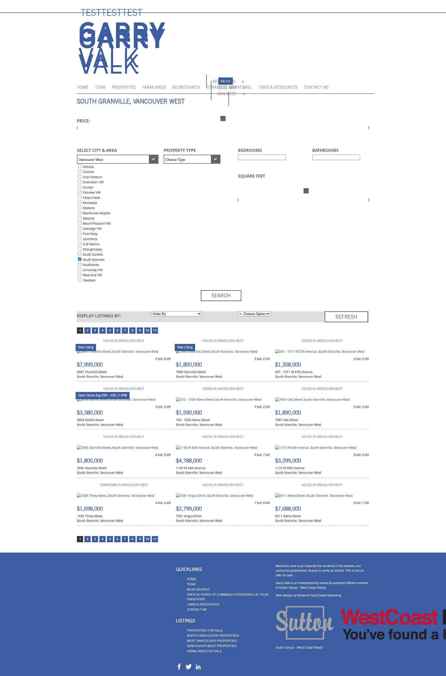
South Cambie (93, 254)
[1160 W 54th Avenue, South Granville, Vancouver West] (216, 447)
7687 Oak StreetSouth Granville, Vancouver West (298, 422)
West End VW (92, 275)
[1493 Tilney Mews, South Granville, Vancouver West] (115, 495)
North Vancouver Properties (213, 635)
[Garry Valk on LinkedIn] (198, 668)
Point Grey (90, 233)
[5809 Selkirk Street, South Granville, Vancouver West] (116, 399)
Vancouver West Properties (212, 645)
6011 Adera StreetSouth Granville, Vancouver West (298, 518)
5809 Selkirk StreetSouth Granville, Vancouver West (100, 422)
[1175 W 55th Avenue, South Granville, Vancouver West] (315, 447)
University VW (92, 270)
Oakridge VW (92, 228)
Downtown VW (93, 182)
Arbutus (88, 166)
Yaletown (89, 280)
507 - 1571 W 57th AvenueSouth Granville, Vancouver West (298, 374)
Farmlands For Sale (204, 651)
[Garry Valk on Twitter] (189, 668)
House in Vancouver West (124, 341)
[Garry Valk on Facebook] (179, 668)
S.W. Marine (91, 244)
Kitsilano (89, 208)
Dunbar (88, 187)
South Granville (94, 259)
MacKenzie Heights (96, 213)
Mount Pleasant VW (96, 223)
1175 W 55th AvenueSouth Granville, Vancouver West (298, 470)
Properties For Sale (205, 630)
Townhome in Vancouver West (124, 485)
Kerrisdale (90, 202)
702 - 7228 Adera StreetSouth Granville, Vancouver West (199, 422)
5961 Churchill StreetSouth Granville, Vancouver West (100, 374)
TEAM (100, 88)
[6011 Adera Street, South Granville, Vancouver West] (313, 495)
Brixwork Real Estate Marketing (319, 595)
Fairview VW (91, 192)
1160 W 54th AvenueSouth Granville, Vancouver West (199, 470)
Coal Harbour (92, 177)
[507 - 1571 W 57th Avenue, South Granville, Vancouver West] (319, 351)
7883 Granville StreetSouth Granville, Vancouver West (199, 374)
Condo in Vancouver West (322, 341)
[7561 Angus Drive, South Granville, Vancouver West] (214, 495)
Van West (226, 94)
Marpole (88, 218)
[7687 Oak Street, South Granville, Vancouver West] (312, 399)
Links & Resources (278, 88)
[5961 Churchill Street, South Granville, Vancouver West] (117, 351)
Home (83, 88)
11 (155, 330)
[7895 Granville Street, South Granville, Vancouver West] (117, 447)
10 (147, 330)
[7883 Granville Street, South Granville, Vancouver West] (216, 351)
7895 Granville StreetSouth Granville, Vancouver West (100, 470)
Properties (124, 88)
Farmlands (154, 88)
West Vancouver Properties (212, 640)
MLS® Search (186, 88)
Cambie (88, 171)
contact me (316, 88)
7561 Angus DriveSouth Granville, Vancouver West (199, 518)
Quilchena (90, 239)
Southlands (91, 264)
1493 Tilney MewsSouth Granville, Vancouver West (100, 518)
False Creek (91, 197)
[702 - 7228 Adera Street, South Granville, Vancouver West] (218, 399)
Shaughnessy (92, 249)
